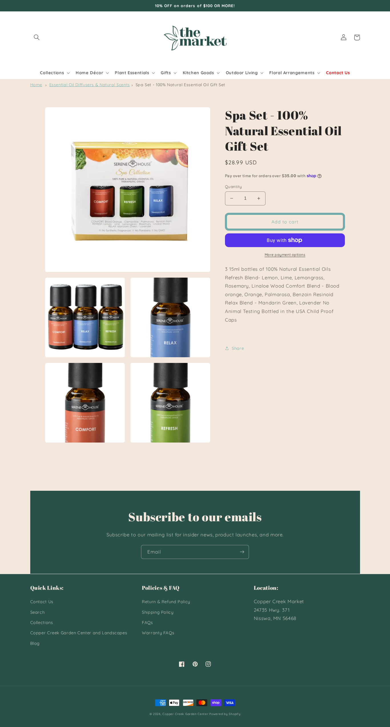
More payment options (285, 254)
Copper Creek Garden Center (185, 714)
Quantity (233, 186)
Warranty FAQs (158, 632)
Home (36, 84)
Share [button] (238, 348)
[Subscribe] (242, 552)
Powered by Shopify (224, 714)
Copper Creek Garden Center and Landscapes (78, 632)
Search (37, 612)
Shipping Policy (157, 612)
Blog (35, 643)
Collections (41, 622)
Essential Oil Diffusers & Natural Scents (89, 84)
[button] (36, 37)
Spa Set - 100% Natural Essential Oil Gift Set (180, 84)
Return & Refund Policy (166, 601)
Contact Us (41, 601)
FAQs (147, 622)
